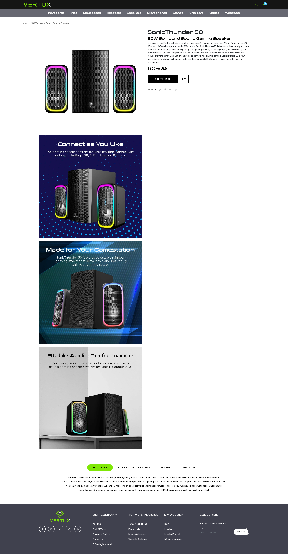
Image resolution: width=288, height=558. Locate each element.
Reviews (166, 467)
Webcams (232, 13)
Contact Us (98, 539)
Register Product (172, 534)
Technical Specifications (134, 467)
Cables (214, 13)
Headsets (114, 13)
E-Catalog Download (102, 544)
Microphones (157, 13)
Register (168, 529)
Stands (178, 13)
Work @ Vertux (100, 529)
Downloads (188, 467)
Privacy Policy (134, 529)
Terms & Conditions (137, 524)
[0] (262, 4)
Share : (152, 90)
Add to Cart (162, 79)
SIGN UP (241, 532)
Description (100, 467)
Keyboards (56, 13)
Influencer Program (173, 539)
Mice (73, 13)
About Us (97, 524)
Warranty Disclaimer (137, 539)
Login (166, 524)
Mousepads (92, 13)
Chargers (196, 13)
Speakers (134, 13)
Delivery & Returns (137, 534)
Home (24, 23)
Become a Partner (101, 534)
